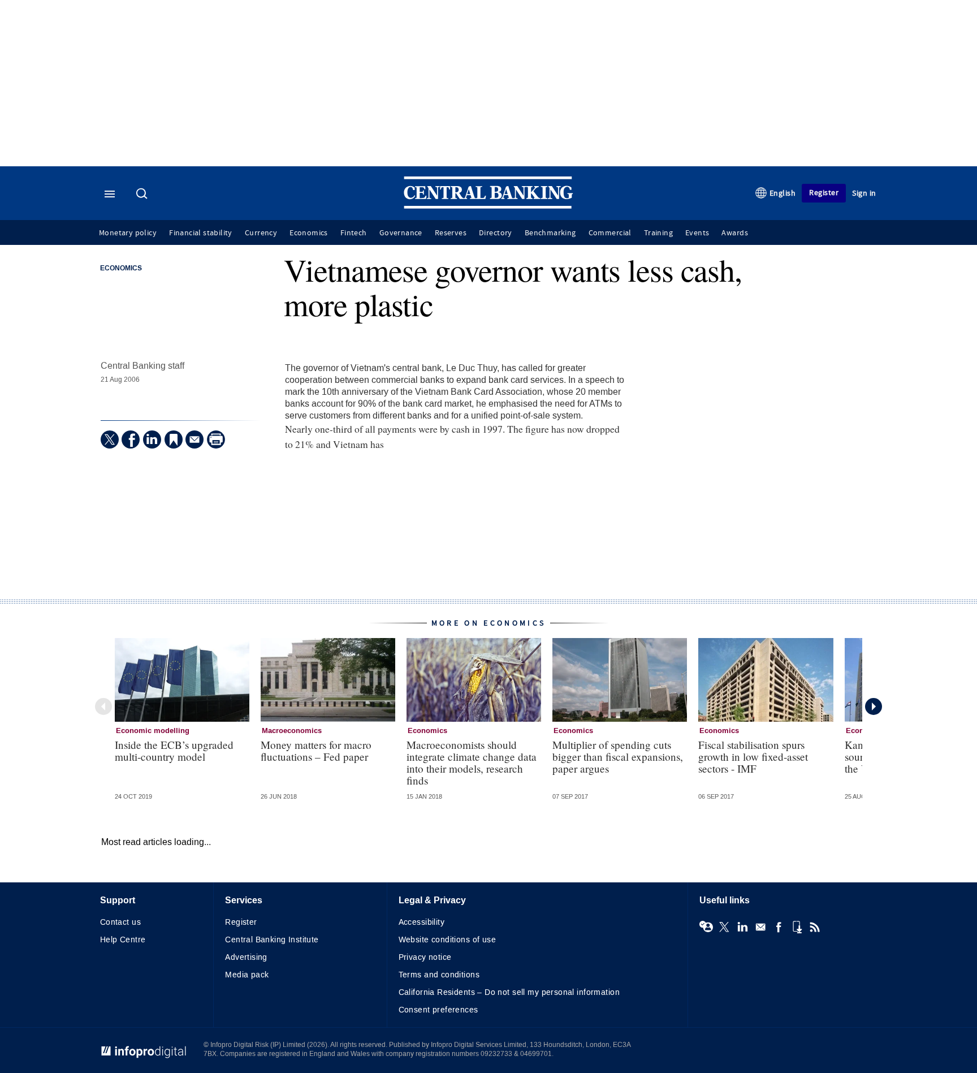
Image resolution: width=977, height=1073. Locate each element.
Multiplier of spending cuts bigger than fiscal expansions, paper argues (617, 756)
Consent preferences (438, 1010)
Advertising (246, 957)
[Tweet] (110, 439)
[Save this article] (174, 439)
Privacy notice (425, 957)
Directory (495, 233)
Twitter (724, 927)
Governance (400, 233)
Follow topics (706, 927)
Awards (734, 233)
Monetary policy (128, 233)
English (783, 193)
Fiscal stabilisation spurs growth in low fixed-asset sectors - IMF (753, 756)
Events (697, 233)
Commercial (610, 233)
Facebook (778, 927)
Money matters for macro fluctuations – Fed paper (316, 750)
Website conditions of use (447, 939)
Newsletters (760, 927)
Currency (261, 233)
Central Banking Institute (272, 939)
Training (658, 233)
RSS (815, 927)
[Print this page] (216, 439)
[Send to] (194, 439)
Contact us (120, 922)
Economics (308, 233)
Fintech (353, 233)
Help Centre (123, 939)
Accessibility (421, 922)
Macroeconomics (292, 731)
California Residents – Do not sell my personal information (509, 992)
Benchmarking (550, 233)
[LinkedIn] (152, 439)
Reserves (450, 233)
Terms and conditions (439, 974)
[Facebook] (131, 439)
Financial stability (200, 233)
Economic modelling (152, 731)
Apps (796, 927)
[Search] (143, 195)
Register (823, 192)
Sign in (864, 193)
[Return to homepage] (488, 206)
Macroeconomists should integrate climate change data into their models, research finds (472, 762)
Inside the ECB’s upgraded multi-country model (174, 750)
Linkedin (742, 927)
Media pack (247, 974)
